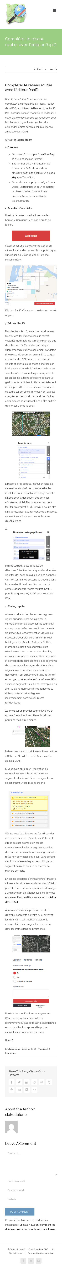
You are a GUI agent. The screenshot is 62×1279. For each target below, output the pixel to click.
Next (51, 69)
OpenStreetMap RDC (38, 1249)
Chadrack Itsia (46, 1253)
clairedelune (14, 1049)
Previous (41, 69)
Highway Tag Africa (22, 177)
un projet (33, 182)
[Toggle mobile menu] (55, 10)
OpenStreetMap (46, 154)
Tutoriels (42, 1049)
